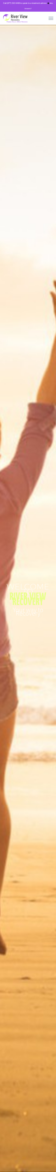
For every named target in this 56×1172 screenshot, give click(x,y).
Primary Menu (51, 18)
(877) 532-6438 (13, 3)
